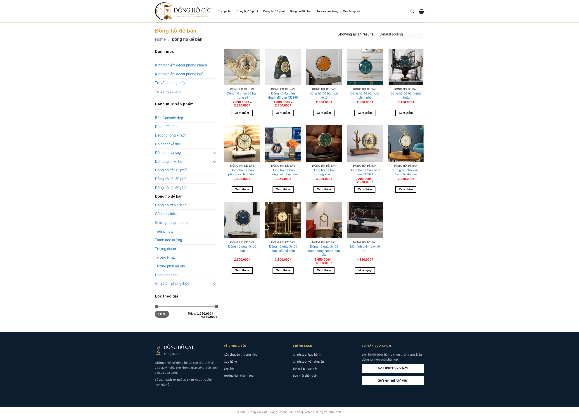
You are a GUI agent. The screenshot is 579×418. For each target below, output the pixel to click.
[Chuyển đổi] (214, 153)
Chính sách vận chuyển (308, 361)
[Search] (412, 11)
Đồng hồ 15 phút (247, 11)
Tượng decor (165, 249)
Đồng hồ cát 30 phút (171, 179)
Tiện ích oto (164, 231)
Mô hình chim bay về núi (365, 249)
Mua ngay (365, 270)
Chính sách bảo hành (307, 354)
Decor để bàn (166, 127)
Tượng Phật (165, 257)
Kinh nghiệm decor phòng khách (181, 65)
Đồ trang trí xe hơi (169, 161)
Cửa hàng (230, 361)
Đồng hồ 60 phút (301, 11)
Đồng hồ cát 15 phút (171, 170)
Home (160, 39)
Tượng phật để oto (170, 266)
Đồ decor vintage (168, 153)
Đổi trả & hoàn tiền (305, 368)
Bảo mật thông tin (305, 375)
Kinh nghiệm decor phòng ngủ (179, 74)
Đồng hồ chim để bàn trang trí (242, 95)
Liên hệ (229, 368)
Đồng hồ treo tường (171, 205)
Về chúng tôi (351, 11)
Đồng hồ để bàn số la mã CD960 (365, 172)
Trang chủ (224, 11)
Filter (161, 314)
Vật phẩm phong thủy (172, 284)
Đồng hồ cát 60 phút (171, 188)
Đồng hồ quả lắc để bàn (242, 249)
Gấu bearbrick (166, 214)
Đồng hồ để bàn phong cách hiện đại (283, 172)
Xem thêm (242, 112)
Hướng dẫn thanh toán (239, 375)
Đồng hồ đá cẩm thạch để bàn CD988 (283, 95)
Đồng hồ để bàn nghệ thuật (406, 95)
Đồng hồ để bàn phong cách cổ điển (242, 172)
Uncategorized (166, 275)
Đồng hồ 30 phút (274, 11)
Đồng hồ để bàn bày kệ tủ (324, 95)
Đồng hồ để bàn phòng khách (324, 172)
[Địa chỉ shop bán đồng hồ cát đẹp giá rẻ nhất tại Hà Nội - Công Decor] (183, 11)
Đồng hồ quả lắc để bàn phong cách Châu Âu (324, 251)
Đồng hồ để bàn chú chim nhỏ (365, 95)
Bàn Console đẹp (169, 118)
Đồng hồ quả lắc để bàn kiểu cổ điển (283, 249)
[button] (421, 11)
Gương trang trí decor (172, 222)
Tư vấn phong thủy (170, 83)
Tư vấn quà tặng (327, 11)
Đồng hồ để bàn (169, 196)
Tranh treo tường (168, 240)
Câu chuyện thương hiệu (240, 354)
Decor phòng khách (170, 135)
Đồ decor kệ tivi (167, 144)
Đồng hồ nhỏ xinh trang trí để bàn (406, 172)
